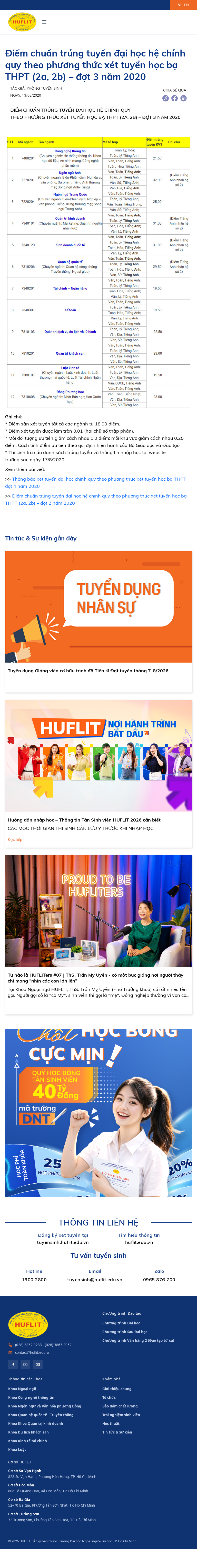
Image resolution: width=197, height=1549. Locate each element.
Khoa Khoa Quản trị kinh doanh (35, 1423)
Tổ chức (109, 1397)
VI (179, 5)
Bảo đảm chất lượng (120, 1406)
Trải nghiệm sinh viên (121, 1415)
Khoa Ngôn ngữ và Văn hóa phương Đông (44, 1406)
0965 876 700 (159, 1279)
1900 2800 (34, 1279)
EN (186, 5)
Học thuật (111, 1423)
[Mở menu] (44, 22)
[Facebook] (13, 1364)
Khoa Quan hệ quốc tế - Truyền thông (41, 1415)
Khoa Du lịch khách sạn (28, 1432)
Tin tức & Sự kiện (117, 1432)
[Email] (38, 1364)
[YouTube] (25, 1364)
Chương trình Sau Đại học (124, 1332)
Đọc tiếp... (16, 839)
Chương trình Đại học (121, 1323)
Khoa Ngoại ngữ (22, 1388)
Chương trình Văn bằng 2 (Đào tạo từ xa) (138, 1340)
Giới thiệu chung (117, 1388)
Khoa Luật (17, 1449)
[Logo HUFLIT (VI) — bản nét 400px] (22, 21)
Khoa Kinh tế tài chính (27, 1441)
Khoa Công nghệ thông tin (31, 1397)
